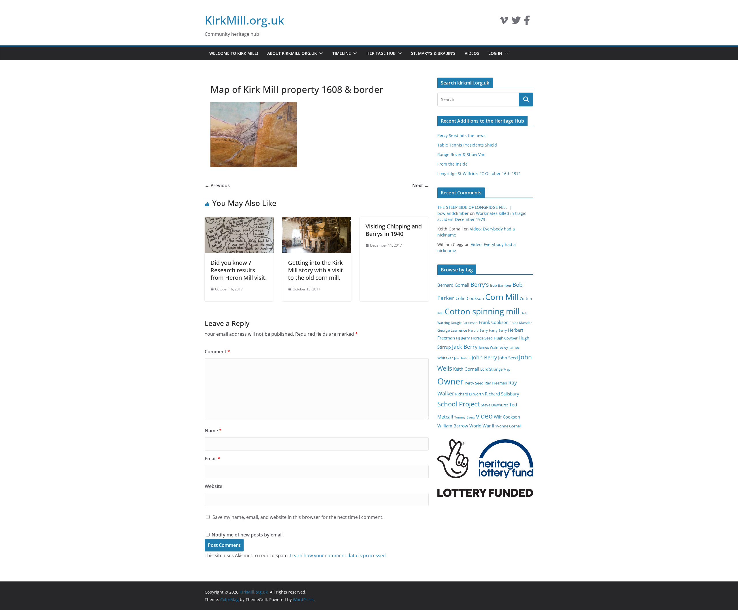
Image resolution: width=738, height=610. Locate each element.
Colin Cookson (469, 298)
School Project (458, 403)
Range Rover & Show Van (461, 154)
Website (213, 486)
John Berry (484, 357)
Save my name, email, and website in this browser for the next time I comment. (297, 517)
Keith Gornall (466, 369)
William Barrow (452, 426)
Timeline (341, 53)
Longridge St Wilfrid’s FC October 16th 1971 (479, 173)
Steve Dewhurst (494, 405)
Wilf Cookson (507, 417)
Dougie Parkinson (464, 323)
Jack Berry (465, 346)
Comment (217, 351)
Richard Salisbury (502, 394)
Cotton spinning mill (482, 311)
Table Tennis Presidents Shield (467, 145)
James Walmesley (493, 347)
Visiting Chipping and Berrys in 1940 (394, 230)
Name (213, 430)
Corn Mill (502, 296)
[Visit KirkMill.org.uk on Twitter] (516, 22)
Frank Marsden (521, 323)
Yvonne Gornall (508, 426)
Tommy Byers (464, 417)
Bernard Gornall (453, 285)
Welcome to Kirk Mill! (233, 53)
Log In (495, 53)
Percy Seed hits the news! (462, 135)
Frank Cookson (494, 322)
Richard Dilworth (469, 394)
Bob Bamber (500, 285)
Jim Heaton (462, 358)
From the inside (452, 164)
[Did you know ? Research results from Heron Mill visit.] (239, 221)
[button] (320, 53)
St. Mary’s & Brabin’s (433, 53)
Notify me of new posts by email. (248, 535)
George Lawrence (452, 330)
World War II (481, 426)
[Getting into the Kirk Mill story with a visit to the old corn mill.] (316, 221)
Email (212, 458)
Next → (420, 185)
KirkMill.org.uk (244, 20)
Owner (450, 381)
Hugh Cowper (505, 338)
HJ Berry (463, 338)
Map (507, 369)
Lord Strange (491, 369)
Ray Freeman (496, 383)
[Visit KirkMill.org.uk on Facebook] (527, 22)
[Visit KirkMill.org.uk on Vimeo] (504, 22)
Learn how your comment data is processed (338, 555)
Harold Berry (478, 331)
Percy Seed (474, 383)
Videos (472, 53)
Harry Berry (498, 331)
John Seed (508, 358)
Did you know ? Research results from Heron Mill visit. (238, 270)
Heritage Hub (381, 53)
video (484, 416)
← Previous (217, 185)
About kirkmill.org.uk (292, 53)
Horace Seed (482, 338)
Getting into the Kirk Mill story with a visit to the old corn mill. (315, 270)
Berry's (479, 284)
